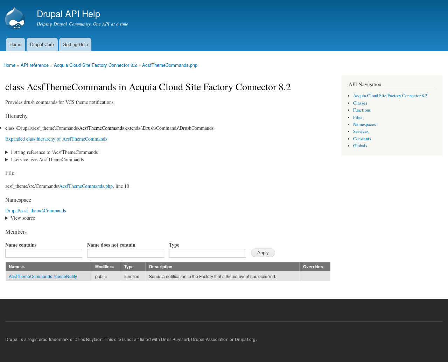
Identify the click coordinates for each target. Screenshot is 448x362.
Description (160, 267)
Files (357, 117)
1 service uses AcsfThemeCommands (47, 159)
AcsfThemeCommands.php (169, 65)
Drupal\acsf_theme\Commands (35, 210)
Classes (360, 103)
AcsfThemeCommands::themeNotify (43, 276)
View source (22, 217)
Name (15, 267)
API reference (35, 65)
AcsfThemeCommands (101, 128)
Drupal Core (42, 44)
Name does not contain (111, 244)
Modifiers (104, 267)
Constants (362, 139)
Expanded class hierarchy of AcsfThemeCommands (56, 138)
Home (15, 44)
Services (361, 131)
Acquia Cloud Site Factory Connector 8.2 (95, 65)
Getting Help (75, 44)
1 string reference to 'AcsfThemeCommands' (54, 152)
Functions (362, 110)
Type (174, 244)
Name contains (20, 244)
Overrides (313, 267)
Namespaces (364, 124)
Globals (360, 146)
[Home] (15, 19)
